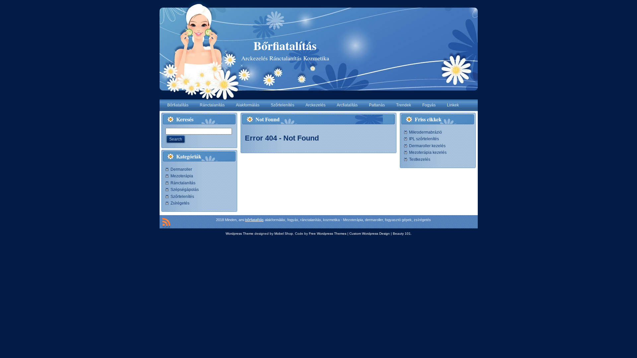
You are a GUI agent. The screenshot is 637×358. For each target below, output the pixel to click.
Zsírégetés (180, 203)
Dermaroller (181, 169)
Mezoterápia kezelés (428, 152)
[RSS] (166, 223)
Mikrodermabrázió (425, 132)
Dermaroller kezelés (427, 146)
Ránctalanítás (183, 183)
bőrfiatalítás (254, 220)
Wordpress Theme (239, 233)
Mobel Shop (283, 233)
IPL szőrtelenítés (424, 139)
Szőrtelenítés (182, 196)
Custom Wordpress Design (369, 233)
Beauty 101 (402, 233)
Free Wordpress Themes (327, 233)
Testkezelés (419, 159)
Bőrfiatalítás (285, 45)
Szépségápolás (185, 189)
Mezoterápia (182, 176)
